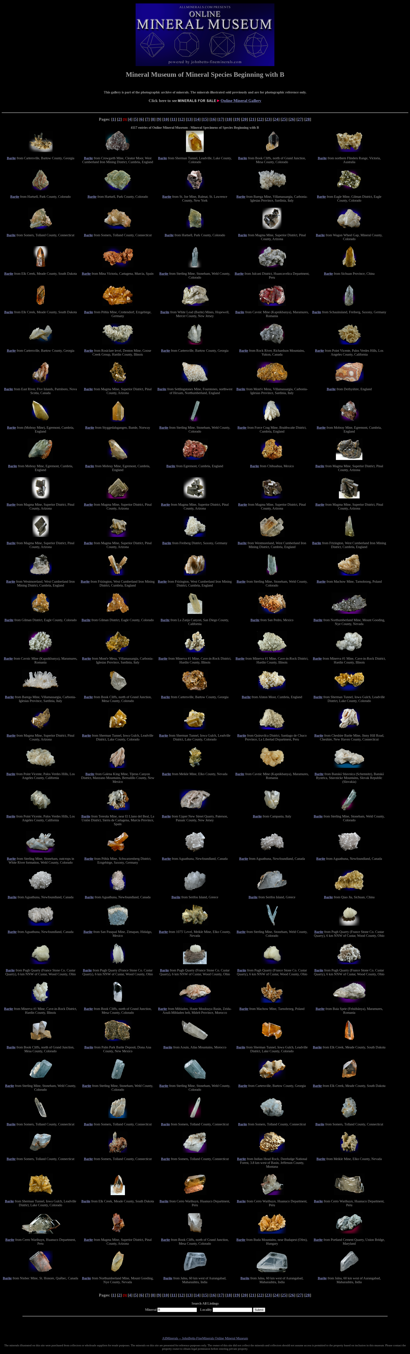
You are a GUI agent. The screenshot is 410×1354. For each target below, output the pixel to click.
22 (260, 119)
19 (236, 119)
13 (189, 119)
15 (205, 119)
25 (284, 119)
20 (244, 119)
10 (166, 119)
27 (300, 119)
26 (292, 119)
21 (252, 119)
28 (308, 119)
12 (181, 119)
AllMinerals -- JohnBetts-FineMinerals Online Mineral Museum (205, 1338)
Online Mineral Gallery (241, 100)
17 (221, 119)
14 (197, 119)
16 (213, 119)
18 (229, 119)
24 (276, 119)
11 (173, 119)
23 (268, 119)
